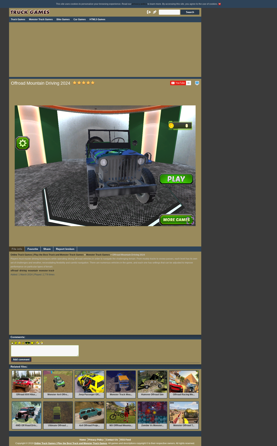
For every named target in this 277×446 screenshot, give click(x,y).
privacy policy (139, 4)
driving (23, 270)
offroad (14, 270)
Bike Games (63, 19)
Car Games (79, 19)
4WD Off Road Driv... (26, 425)
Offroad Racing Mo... (184, 394)
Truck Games (18, 19)
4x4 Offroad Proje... (89, 425)
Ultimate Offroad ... (58, 425)
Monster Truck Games (41, 19)
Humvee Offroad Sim (152, 394)
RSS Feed (125, 439)
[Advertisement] (105, 50)
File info (17, 249)
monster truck (46, 270)
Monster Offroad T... (183, 425)
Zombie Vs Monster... (152, 425)
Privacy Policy (96, 439)
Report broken (65, 249)
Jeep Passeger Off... (89, 394)
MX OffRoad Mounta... (120, 425)
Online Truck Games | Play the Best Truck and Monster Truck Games (47, 254)
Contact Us (112, 439)
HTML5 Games (97, 19)
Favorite (33, 249)
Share (47, 249)
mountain (33, 270)
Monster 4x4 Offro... (58, 394)
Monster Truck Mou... (121, 394)
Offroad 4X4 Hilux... (26, 394)
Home (83, 439)
